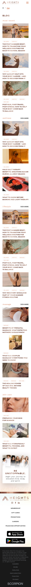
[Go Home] (3, 7)
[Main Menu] (27, 3)
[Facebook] (15, 503)
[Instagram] (12, 503)
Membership (15, 508)
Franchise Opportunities (15, 526)
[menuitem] (15, 564)
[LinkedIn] (19, 503)
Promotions (15, 517)
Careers (15, 521)
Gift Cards (15, 513)
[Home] (10, 2)
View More (24, 118)
